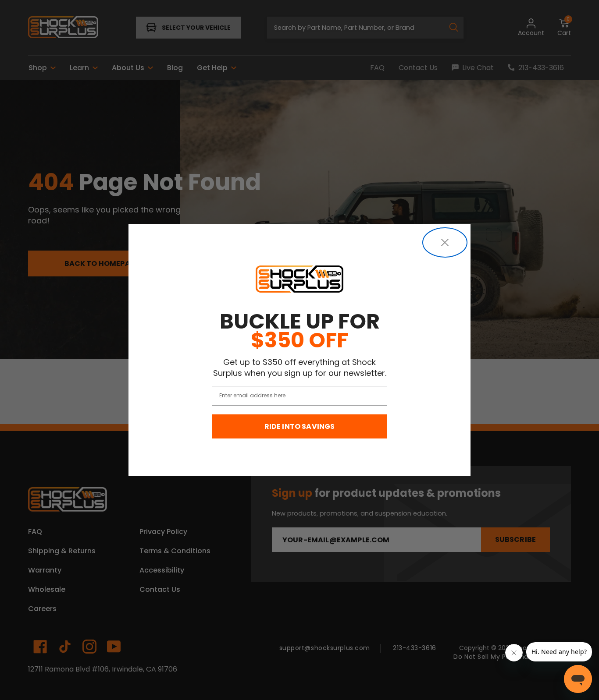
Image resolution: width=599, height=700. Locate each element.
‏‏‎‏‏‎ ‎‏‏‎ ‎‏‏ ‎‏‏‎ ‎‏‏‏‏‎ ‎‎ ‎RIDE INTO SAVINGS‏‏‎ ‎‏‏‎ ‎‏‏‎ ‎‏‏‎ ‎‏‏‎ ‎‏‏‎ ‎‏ (299, 426)
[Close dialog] (445, 242)
